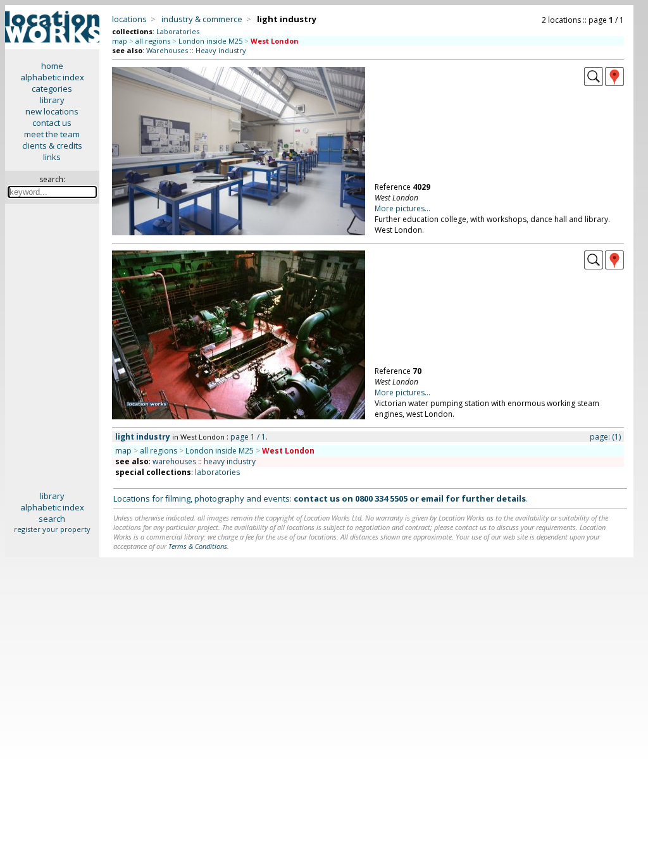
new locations (51, 111)
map (119, 41)
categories (52, 88)
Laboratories (177, 31)
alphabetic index (52, 77)
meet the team (52, 134)
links (52, 157)
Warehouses (167, 50)
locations (129, 19)
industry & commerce (201, 19)
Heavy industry (221, 50)
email (432, 498)
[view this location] (593, 83)
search (52, 518)
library (52, 100)
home (52, 65)
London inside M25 (210, 41)
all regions (152, 41)
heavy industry (230, 461)
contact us (52, 122)
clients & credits (52, 145)
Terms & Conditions (197, 546)
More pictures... (402, 208)
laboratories (217, 472)
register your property (52, 529)
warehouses (174, 461)
